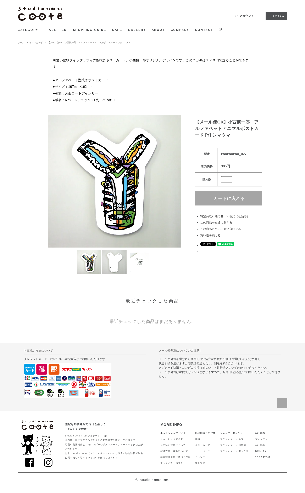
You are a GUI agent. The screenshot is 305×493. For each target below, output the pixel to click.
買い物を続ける (210, 235)
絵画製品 (200, 463)
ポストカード (36, 42)
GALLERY (137, 29)
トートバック (202, 451)
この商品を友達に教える (216, 222)
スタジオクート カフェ (233, 439)
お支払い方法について (172, 445)
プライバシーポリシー (172, 463)
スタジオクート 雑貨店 (233, 445)
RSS (257, 457)
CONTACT (204, 29)
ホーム (21, 42)
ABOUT (158, 29)
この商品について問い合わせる (220, 229)
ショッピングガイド (171, 439)
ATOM (266, 457)
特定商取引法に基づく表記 (175, 457)
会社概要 (260, 445)
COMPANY (180, 29)
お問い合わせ (262, 451)
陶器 (197, 439)
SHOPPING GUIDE (89, 29)
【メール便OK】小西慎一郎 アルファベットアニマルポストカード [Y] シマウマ (89, 42)
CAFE (117, 29)
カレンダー (201, 457)
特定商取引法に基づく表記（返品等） (225, 216)
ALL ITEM (58, 29)
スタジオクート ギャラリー (235, 451)
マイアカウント (244, 15)
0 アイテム (278, 16)
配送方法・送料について (174, 451)
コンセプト (261, 439)
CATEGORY (29, 29)
